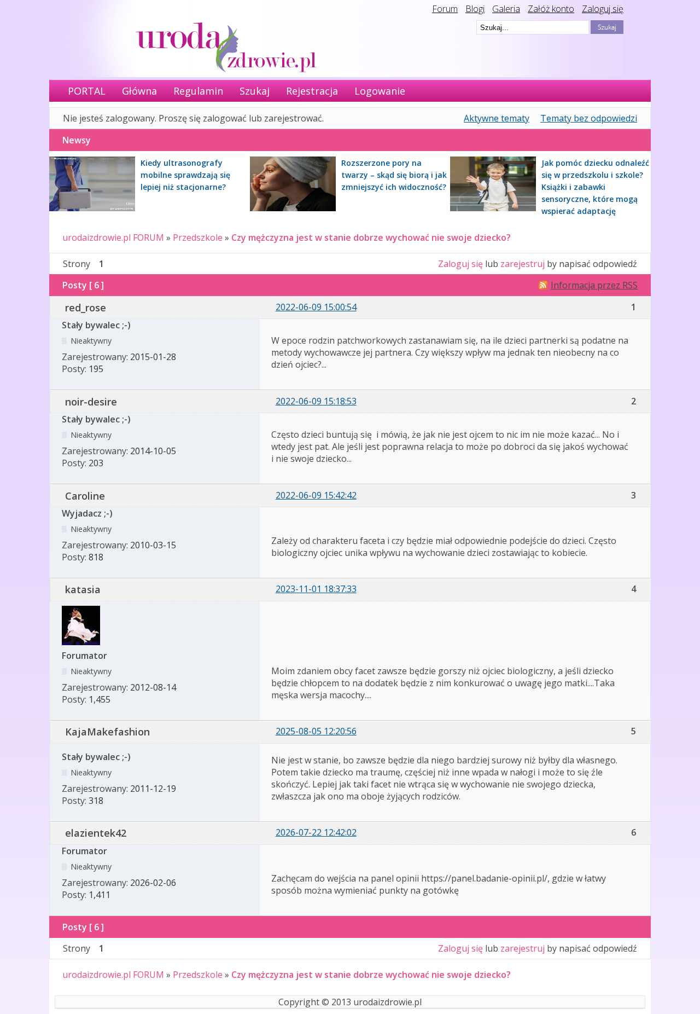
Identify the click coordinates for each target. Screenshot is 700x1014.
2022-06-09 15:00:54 (316, 307)
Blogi (475, 9)
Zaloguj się (602, 9)
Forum (445, 9)
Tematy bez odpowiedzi (588, 118)
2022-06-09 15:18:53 (316, 401)
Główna (139, 90)
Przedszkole (198, 237)
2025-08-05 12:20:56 (316, 731)
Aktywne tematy (496, 118)
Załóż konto (551, 9)
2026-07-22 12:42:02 (316, 832)
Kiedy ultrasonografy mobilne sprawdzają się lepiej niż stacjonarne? (185, 175)
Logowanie (379, 90)
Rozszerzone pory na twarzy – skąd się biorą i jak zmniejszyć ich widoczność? (394, 175)
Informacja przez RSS (594, 285)
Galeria (506, 9)
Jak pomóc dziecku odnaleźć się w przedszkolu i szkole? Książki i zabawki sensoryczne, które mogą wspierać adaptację (595, 187)
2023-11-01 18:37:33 (316, 589)
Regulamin (198, 90)
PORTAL (87, 90)
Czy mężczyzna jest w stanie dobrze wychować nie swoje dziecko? (371, 237)
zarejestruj (522, 264)
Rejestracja (312, 90)
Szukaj (255, 90)
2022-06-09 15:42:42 (316, 495)
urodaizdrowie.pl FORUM (113, 237)
